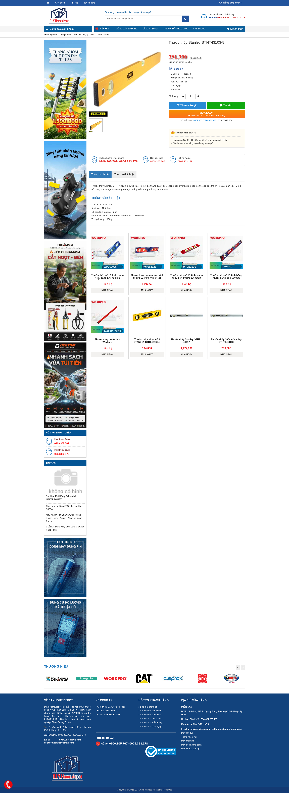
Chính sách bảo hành (150, 710)
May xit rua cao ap (190, 748)
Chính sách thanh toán (151, 718)
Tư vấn (227, 105)
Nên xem (104, 29)
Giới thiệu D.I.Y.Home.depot (111, 707)
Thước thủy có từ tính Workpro (107, 340)
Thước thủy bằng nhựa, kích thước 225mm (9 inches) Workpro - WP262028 (147, 278)
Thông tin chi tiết (100, 174)
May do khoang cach (191, 745)
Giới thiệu (60, 3)
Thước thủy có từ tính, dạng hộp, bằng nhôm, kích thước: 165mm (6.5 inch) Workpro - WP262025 (107, 279)
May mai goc (187, 740)
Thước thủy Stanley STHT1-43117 (187, 340)
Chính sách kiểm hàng (151, 722)
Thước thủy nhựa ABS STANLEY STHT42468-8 (147, 340)
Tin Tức (74, 3)
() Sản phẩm (236, 29)
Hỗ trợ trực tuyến (231, 3)
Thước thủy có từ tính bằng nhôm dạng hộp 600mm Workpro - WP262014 (226, 278)
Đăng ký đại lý (151, 29)
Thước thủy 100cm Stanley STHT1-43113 (226, 340)
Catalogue (199, 29)
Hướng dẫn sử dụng (126, 29)
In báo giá (178, 68)
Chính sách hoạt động (150, 726)
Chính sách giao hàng (150, 714)
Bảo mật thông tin (148, 707)
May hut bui (187, 733)
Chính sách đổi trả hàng (108, 714)
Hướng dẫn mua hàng (176, 29)
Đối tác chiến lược (106, 710)
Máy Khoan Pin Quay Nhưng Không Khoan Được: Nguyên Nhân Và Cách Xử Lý (64, 518)
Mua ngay (206, 114)
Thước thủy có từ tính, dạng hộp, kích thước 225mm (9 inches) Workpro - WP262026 (186, 278)
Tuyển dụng (89, 3)
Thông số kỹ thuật (124, 174)
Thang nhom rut (189, 737)
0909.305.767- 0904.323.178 (207, 120)
